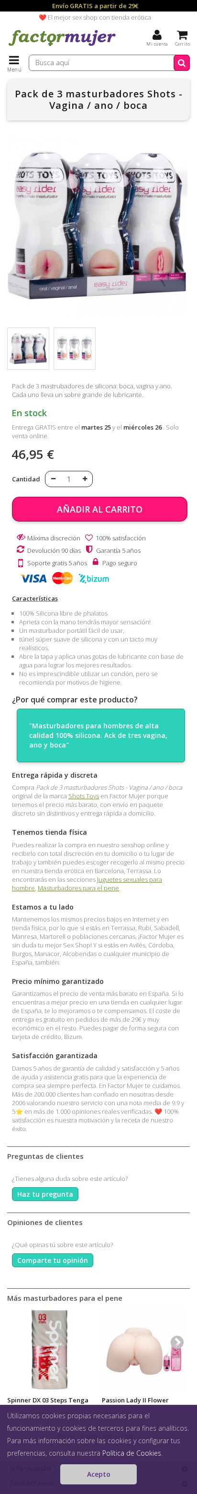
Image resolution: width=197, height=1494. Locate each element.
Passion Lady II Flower (135, 1400)
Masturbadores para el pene (78, 888)
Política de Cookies (131, 1453)
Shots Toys (83, 796)
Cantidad (26, 479)
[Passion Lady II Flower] (144, 1349)
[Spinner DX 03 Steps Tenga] (49, 1349)
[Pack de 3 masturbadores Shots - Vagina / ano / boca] (28, 348)
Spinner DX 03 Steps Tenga (47, 1400)
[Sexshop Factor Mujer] (62, 45)
